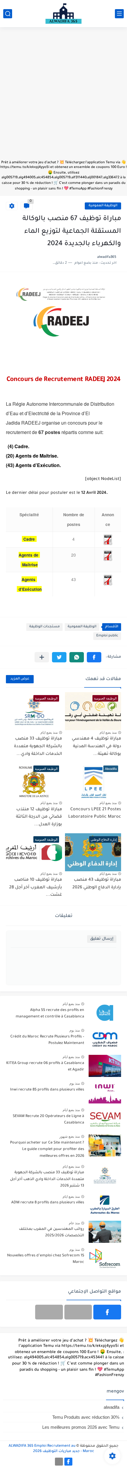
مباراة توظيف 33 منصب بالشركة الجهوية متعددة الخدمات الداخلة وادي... (38, 746)
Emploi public (107, 636)
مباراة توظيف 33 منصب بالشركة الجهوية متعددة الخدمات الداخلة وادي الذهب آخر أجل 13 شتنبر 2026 (47, 1179)
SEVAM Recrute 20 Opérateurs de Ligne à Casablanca (48, 1119)
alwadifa (111, 1407)
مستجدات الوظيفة (44, 627)
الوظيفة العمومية (103, 206)
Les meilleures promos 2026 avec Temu (80, 1427)
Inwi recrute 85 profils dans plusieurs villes (47, 1090)
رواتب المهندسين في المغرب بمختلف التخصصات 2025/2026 (51, 1232)
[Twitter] (49, 1312)
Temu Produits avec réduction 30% (85, 1417)
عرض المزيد (19, 679)
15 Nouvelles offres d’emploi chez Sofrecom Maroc (45, 1259)
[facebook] (107, 1312)
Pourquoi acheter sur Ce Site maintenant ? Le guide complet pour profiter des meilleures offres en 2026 (47, 1149)
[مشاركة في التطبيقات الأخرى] (42, 657)
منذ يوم (74, 1030)
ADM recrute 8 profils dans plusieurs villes (47, 1203)
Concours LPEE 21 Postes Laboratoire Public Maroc (94, 813)
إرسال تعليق (101, 939)
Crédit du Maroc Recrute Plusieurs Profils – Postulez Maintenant (47, 1040)
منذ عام (74, 1223)
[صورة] (105, 1013)
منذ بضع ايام (108, 732)
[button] (94, 657)
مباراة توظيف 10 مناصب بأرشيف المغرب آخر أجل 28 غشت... (35, 887)
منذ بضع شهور (69, 1136)
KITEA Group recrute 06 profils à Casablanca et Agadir (45, 1066)
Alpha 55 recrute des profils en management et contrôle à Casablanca (50, 1013)
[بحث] (7, 13)
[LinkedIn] (78, 1312)
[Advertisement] (63, 96)
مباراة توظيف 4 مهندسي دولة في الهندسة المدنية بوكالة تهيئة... (96, 746)
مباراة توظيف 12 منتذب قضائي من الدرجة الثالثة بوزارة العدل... (39, 817)
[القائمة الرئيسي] (119, 13)
